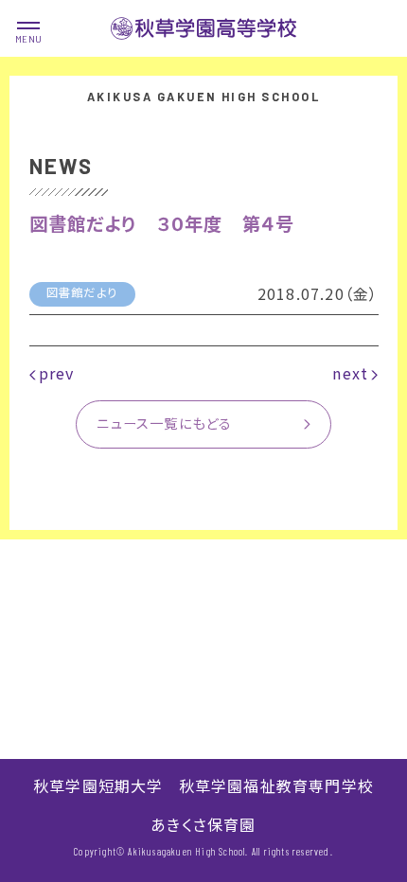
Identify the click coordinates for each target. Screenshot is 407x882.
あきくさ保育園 (203, 824)
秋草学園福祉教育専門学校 (276, 785)
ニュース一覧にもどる (164, 423)
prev (57, 373)
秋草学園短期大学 (98, 785)
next (350, 373)
